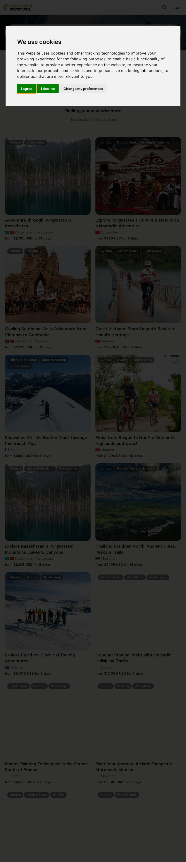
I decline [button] (48, 89)
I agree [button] (26, 89)
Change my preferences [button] (83, 89)
